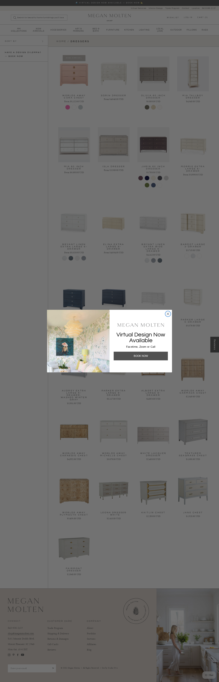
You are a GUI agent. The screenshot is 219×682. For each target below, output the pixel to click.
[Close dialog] (168, 314)
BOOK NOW (141, 356)
